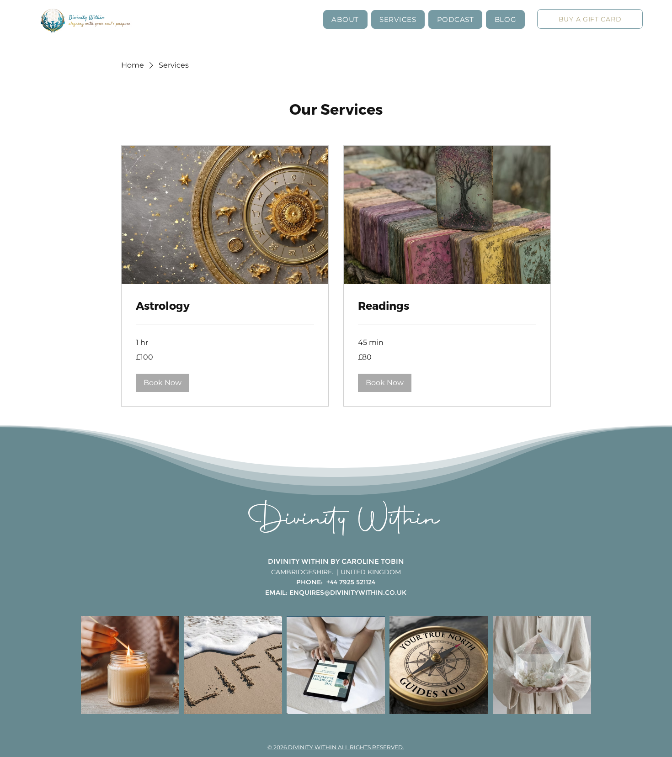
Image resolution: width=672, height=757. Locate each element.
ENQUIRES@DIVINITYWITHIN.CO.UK (347, 592)
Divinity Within (344, 521)
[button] (345, 19)
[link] (225, 305)
